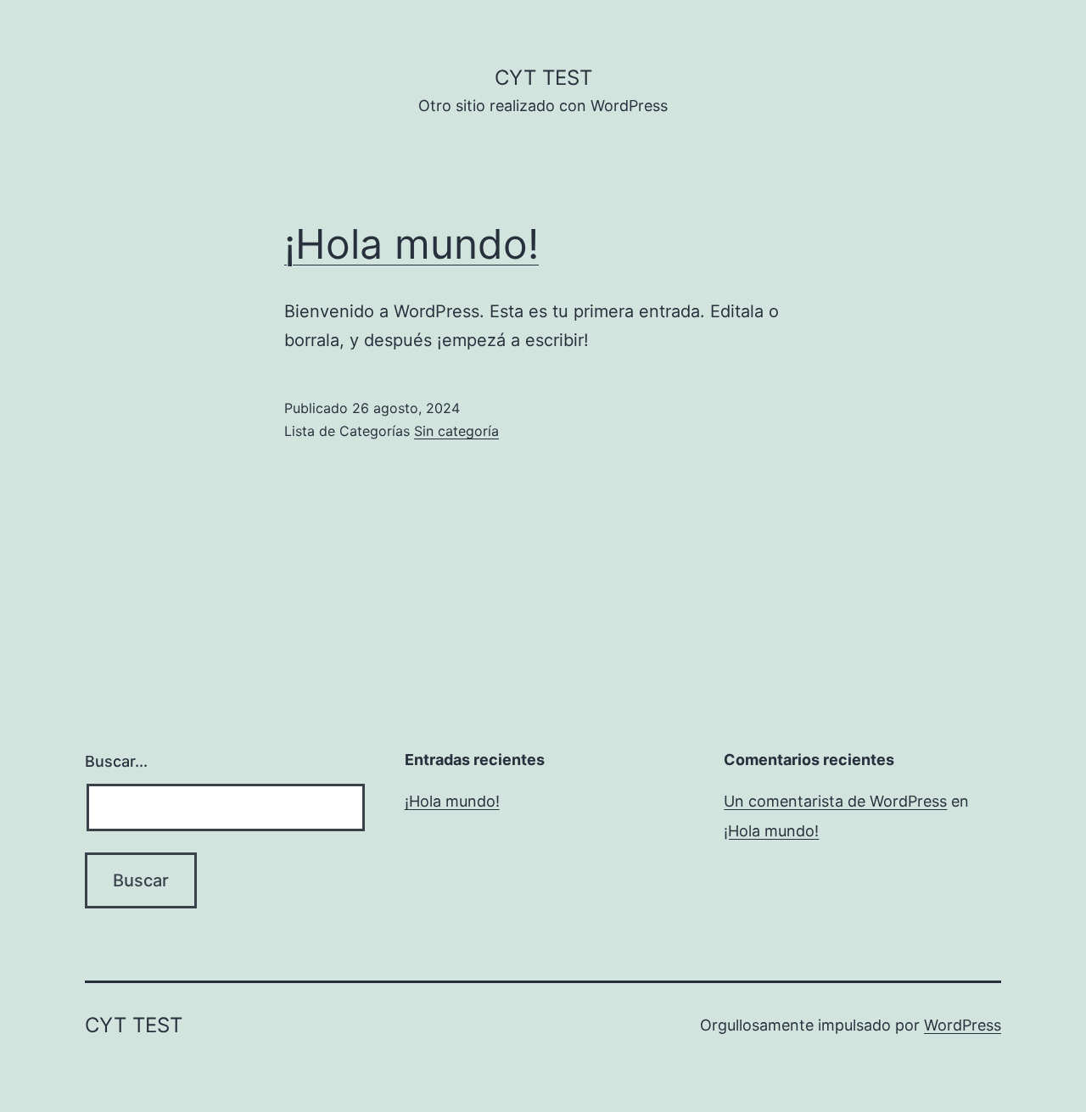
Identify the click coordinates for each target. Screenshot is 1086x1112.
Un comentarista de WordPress (835, 801)
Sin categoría (456, 430)
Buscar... (116, 761)
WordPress (962, 1025)
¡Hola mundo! (411, 244)
